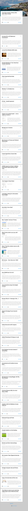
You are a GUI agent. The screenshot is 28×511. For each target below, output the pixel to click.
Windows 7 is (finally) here (8, 88)
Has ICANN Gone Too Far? (8, 272)
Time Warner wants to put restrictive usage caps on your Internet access (10, 491)
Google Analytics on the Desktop (9, 430)
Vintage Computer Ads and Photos (10, 467)
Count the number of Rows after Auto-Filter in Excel (9, 13)
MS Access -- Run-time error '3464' (10, 260)
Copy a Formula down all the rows (10, 477)
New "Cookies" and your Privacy (9, 219)
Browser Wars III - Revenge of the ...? (10, 298)
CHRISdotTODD (14, 5)
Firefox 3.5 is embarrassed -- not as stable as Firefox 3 (10, 114)
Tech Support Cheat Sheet (8, 181)
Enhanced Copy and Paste (8, 417)
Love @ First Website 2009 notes (9, 50)
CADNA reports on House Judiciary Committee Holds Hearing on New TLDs (10, 167)
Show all (20, 9)
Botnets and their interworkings (9, 443)
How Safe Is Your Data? (7, 207)
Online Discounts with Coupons (9, 324)
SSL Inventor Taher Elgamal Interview (10, 455)
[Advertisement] (25, 19)
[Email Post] (6, 46)
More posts (11, 503)
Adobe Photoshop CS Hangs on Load (10, 337)
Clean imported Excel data (8, 76)
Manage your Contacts (7, 127)
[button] (20, 12)
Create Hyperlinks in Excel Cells (9, 153)
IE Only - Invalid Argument (8, 101)
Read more (19, 22)
